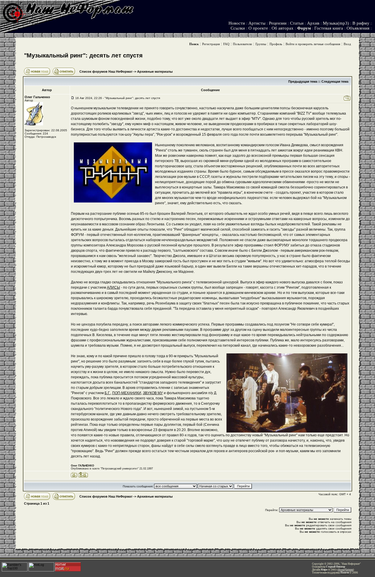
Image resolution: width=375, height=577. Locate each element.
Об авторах (283, 28)
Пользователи (242, 44)
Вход (347, 44)
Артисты (256, 23)
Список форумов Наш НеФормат (105, 71)
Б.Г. (107, 393)
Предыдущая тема (302, 81)
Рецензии (278, 23)
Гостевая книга (328, 28)
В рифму (360, 23)
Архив (313, 23)
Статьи (297, 23)
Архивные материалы (155, 71)
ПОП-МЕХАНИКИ (126, 393)
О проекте (258, 28)
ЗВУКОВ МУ (153, 393)
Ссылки (238, 28)
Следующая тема (334, 81)
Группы (260, 44)
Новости (237, 23)
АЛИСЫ (113, 287)
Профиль (276, 44)
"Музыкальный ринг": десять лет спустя (83, 55)
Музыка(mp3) (336, 23)
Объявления (358, 28)
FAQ (226, 44)
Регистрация (211, 44)
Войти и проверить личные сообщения (313, 44)
